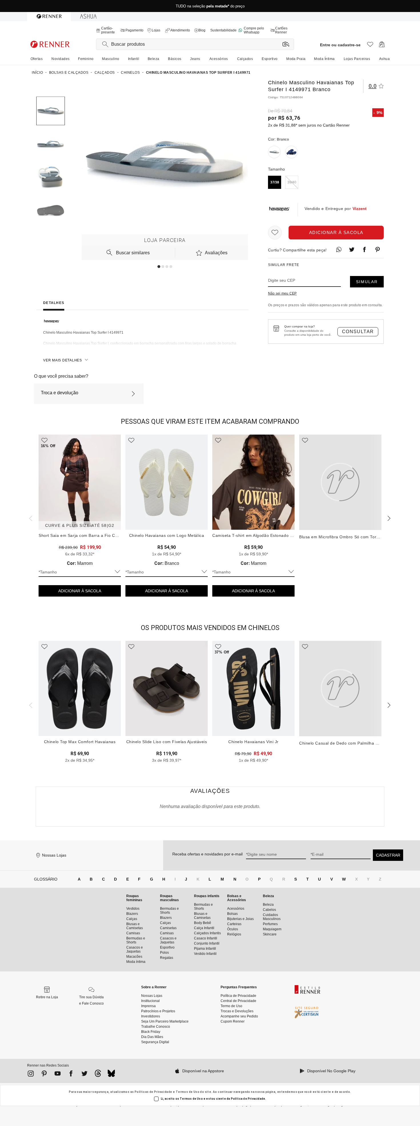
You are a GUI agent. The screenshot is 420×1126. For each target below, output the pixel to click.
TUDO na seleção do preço (210, 6)
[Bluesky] (111, 1074)
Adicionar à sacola (336, 232)
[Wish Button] (275, 232)
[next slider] (30, 518)
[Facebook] (71, 1074)
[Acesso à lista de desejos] (370, 45)
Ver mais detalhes (62, 360)
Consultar (358, 331)
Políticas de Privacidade (153, 1091)
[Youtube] (57, 1074)
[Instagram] (30, 1074)
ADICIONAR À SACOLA (79, 591)
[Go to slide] (158, 266)
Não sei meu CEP (282, 293)
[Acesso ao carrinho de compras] (381, 45)
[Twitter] (84, 1074)
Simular (367, 281)
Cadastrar (388, 855)
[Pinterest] (44, 1074)
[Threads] (97, 1074)
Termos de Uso (187, 1091)
